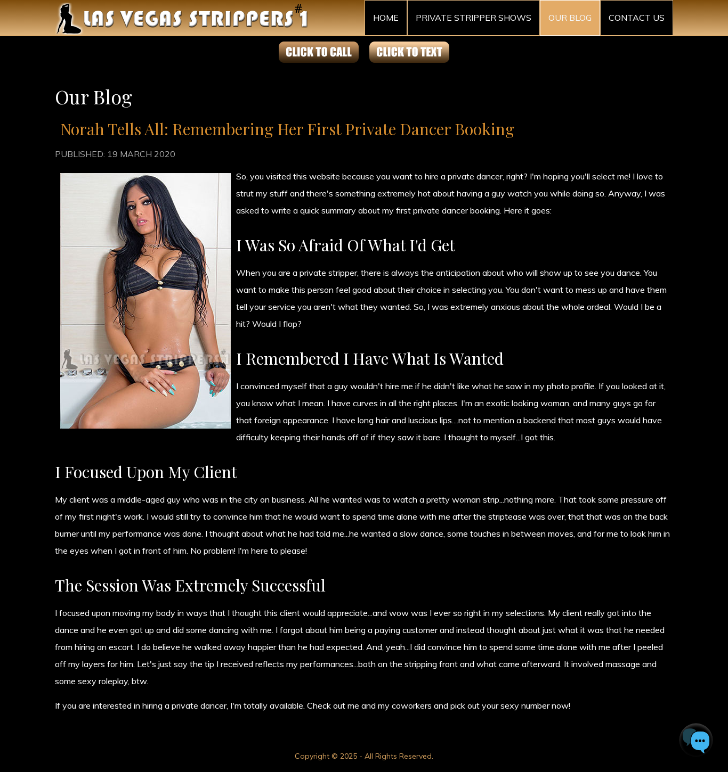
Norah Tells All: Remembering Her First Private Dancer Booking (287, 128)
